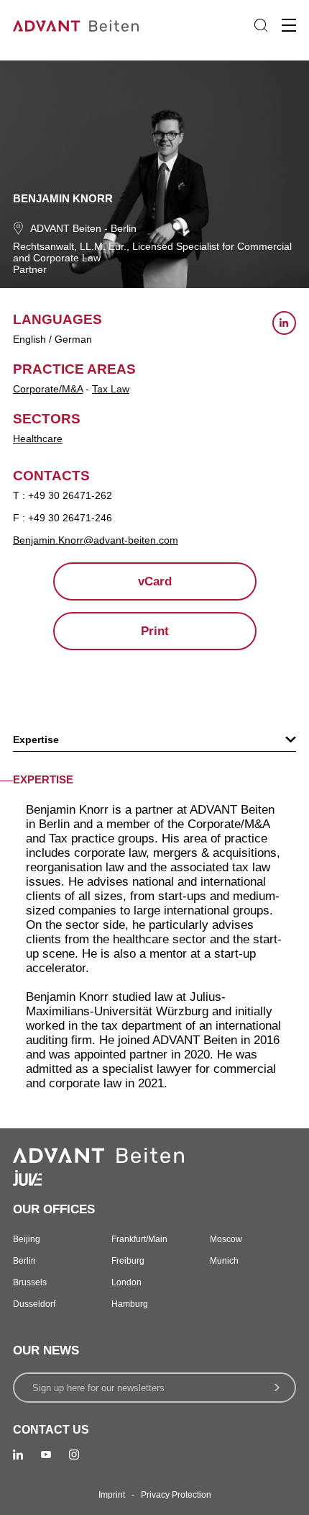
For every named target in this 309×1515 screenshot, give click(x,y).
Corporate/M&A (48, 389)
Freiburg (127, 1261)
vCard (155, 581)
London (126, 1282)
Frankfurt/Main (139, 1239)
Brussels (30, 1282)
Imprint (111, 1495)
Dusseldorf (34, 1304)
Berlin (124, 228)
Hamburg (129, 1304)
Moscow (226, 1239)
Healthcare (38, 438)
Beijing (26, 1239)
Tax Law (110, 389)
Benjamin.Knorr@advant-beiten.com (95, 540)
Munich (224, 1261)
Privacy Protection (176, 1495)
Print (155, 631)
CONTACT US (51, 1430)
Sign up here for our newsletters (98, 1388)
